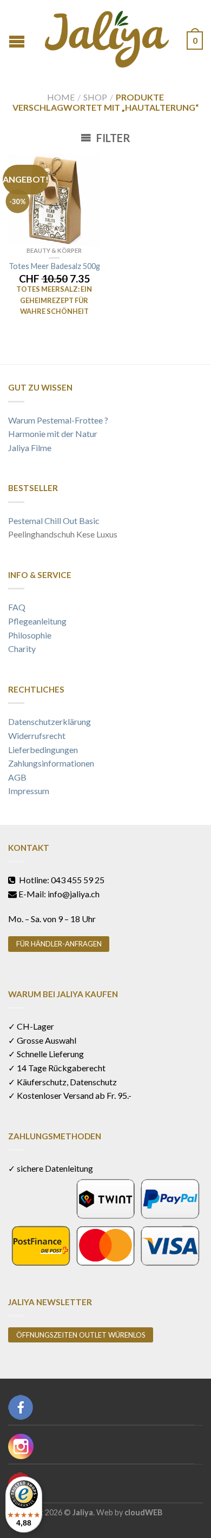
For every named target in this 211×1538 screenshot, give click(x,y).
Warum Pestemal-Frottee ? (58, 420)
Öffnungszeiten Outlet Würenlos (81, 1335)
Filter (112, 137)
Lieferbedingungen (43, 749)
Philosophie (29, 635)
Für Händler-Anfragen (59, 943)
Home (61, 97)
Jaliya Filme (29, 447)
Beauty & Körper (54, 250)
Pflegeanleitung (37, 621)
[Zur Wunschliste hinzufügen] (86, 167)
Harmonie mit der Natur (52, 433)
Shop (95, 97)
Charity (22, 648)
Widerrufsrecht (36, 735)
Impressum (28, 790)
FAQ (16, 607)
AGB (17, 777)
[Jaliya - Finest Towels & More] (107, 36)
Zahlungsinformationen (51, 763)
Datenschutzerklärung (49, 721)
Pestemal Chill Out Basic (54, 520)
